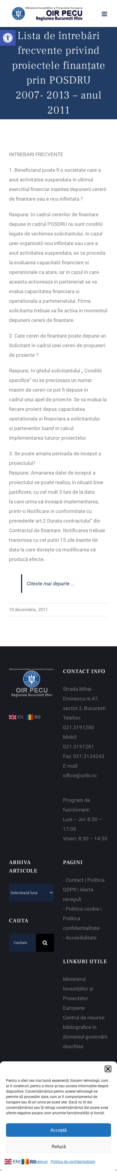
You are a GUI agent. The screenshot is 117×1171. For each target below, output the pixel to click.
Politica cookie (82, 909)
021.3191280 (78, 727)
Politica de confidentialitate (73, 1162)
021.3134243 (88, 756)
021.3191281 (78, 747)
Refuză (59, 1146)
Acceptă (58, 1130)
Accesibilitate (81, 938)
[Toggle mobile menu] (105, 14)
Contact (75, 880)
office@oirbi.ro (80, 775)
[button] (8, 38)
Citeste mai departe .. (50, 584)
